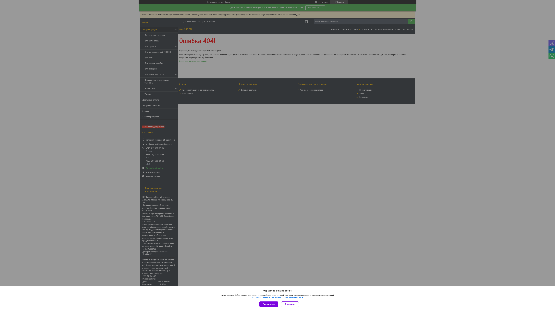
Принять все (269, 304)
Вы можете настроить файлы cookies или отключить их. (276, 298)
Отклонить (290, 304)
